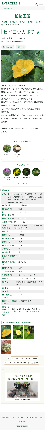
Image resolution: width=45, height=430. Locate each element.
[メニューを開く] (41, 3)
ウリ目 (22, 22)
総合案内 (5, 417)
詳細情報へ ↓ (7, 47)
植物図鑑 (22, 16)
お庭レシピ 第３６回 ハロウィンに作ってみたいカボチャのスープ (26, 310)
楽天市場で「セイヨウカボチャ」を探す (24, 358)
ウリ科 (30, 22)
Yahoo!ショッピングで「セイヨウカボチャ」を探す (21, 363)
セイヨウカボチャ (25, 300)
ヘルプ (13, 417)
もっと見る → (22, 183)
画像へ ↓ (21, 47)
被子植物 (13, 22)
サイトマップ (22, 421)
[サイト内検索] (35, 3)
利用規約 (21, 417)
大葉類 (4, 22)
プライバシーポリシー (34, 417)
